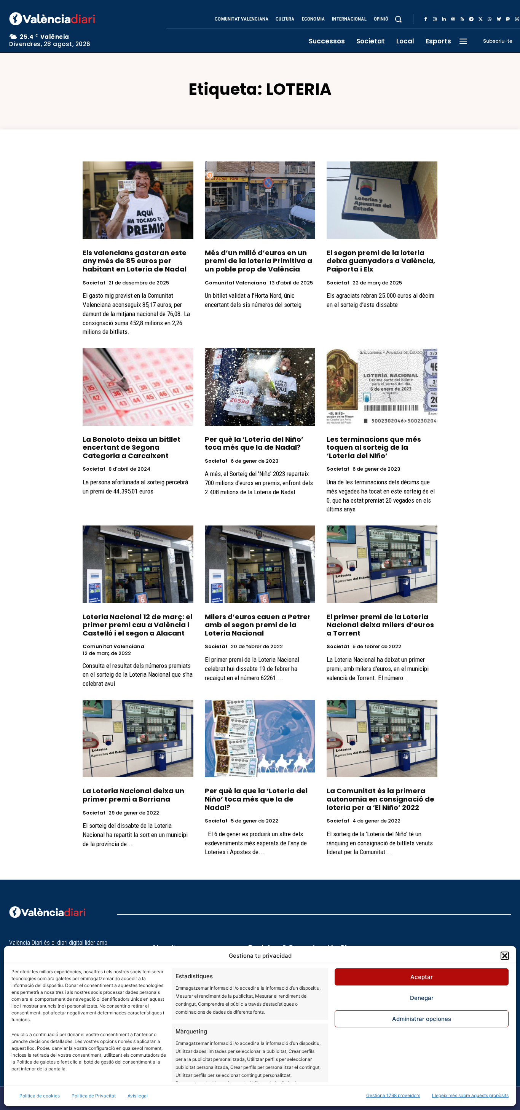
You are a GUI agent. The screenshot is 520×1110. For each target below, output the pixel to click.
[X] (480, 19)
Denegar (422, 997)
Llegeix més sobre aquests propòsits (470, 1095)
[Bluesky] (498, 19)
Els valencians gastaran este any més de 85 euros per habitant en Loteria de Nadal (135, 261)
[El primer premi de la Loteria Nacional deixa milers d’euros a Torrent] (382, 564)
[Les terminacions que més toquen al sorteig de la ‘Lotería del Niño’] (382, 386)
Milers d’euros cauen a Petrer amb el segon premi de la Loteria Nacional (258, 625)
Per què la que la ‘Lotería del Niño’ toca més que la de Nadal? (256, 799)
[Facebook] (425, 19)
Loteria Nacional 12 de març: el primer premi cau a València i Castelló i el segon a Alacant (137, 625)
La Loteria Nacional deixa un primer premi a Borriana (133, 795)
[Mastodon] (507, 19)
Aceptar (421, 977)
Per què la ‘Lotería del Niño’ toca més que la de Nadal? (254, 443)
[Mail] (453, 19)
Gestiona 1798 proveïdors (393, 1095)
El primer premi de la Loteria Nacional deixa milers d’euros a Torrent (380, 625)
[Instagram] (434, 19)
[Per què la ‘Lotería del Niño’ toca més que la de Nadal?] (260, 386)
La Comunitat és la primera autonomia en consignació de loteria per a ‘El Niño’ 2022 (380, 799)
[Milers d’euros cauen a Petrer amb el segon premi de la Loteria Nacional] (260, 564)
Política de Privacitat (94, 1096)
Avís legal (138, 1096)
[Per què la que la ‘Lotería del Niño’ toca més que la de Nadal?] (260, 738)
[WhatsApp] (489, 19)
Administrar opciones (421, 1018)
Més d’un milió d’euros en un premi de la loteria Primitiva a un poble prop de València (258, 261)
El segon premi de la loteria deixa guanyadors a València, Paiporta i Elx (381, 261)
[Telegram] (471, 19)
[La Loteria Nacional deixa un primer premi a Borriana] (138, 738)
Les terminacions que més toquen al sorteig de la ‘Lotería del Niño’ (374, 447)
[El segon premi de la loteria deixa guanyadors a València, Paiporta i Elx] (382, 200)
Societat (94, 283)
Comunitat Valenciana (235, 283)
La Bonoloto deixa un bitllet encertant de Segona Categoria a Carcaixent (131, 447)
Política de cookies (39, 1096)
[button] (505, 956)
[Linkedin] (443, 19)
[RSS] (462, 19)
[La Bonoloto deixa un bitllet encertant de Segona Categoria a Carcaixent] (138, 386)
